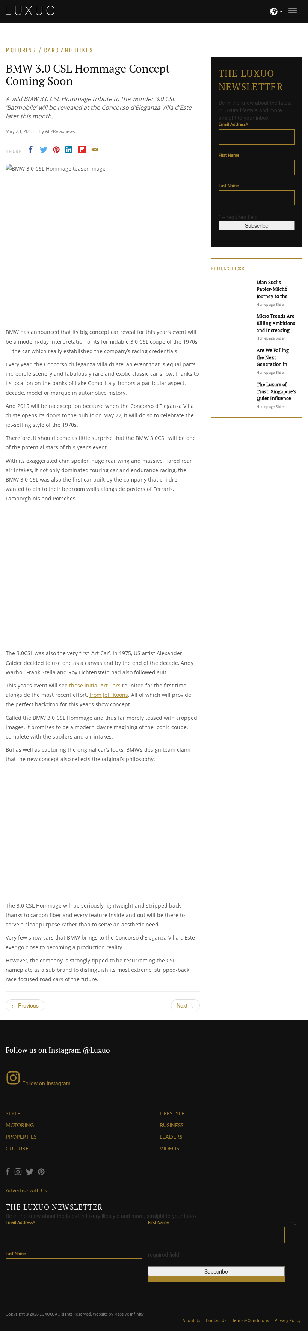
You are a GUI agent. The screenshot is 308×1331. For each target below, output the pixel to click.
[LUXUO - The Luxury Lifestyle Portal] (30, 9)
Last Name (229, 185)
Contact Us (216, 1320)
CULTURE (17, 1148)
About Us (191, 1320)
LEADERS (171, 1136)
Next (185, 1005)
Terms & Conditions (251, 1320)
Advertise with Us (26, 1190)
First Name (229, 155)
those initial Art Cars (95, 685)
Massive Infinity (129, 1314)
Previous (25, 1005)
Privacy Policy (287, 1320)
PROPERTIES (21, 1136)
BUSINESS (171, 1125)
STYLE (13, 1113)
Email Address (233, 124)
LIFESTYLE (172, 1113)
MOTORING (20, 1125)
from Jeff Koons (108, 694)
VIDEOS (169, 1148)
